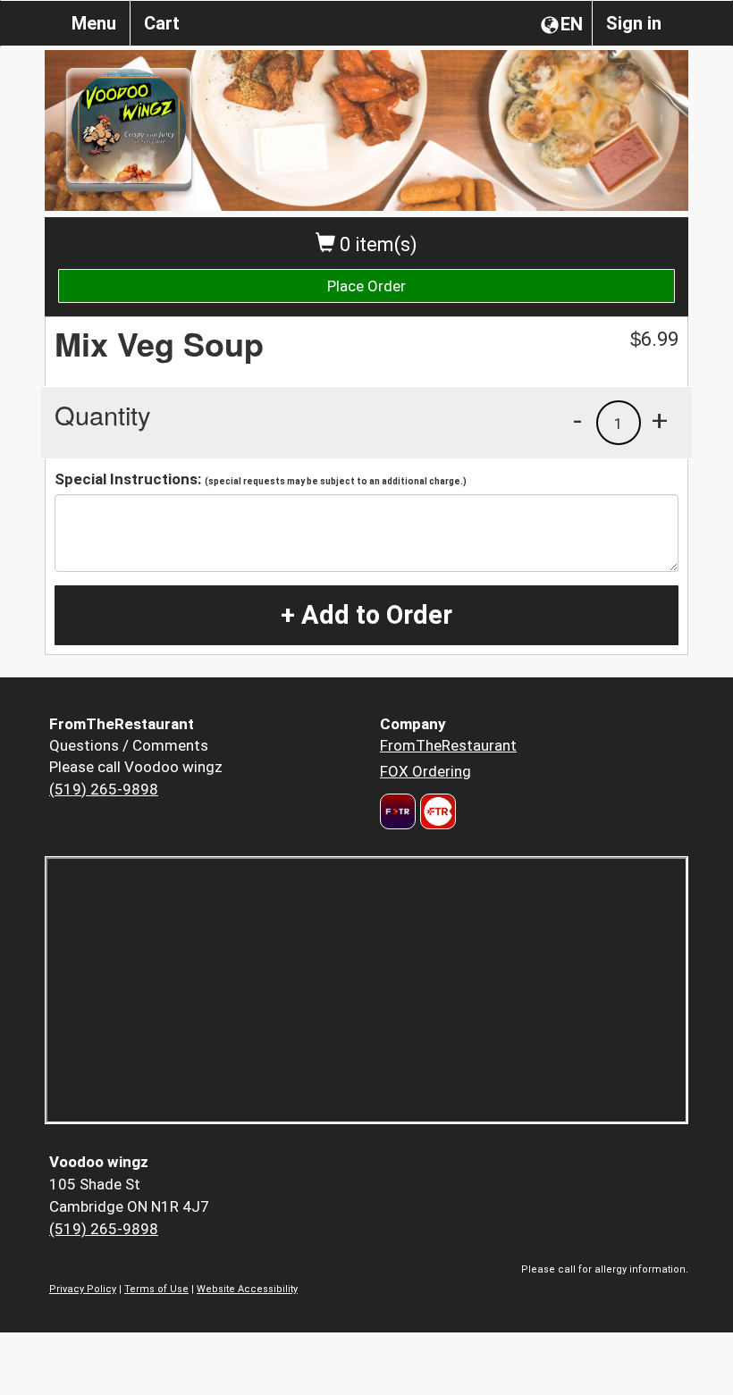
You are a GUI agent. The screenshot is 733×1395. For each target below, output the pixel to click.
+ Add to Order (366, 615)
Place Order (366, 286)
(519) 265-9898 (103, 789)
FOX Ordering (425, 771)
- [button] (577, 420)
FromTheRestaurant (448, 745)
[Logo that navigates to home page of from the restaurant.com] (398, 811)
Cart (162, 23)
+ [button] (660, 420)
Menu (94, 23)
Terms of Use (156, 1289)
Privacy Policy (82, 1289)
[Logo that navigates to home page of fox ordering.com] (436, 811)
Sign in (633, 23)
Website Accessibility (247, 1289)
